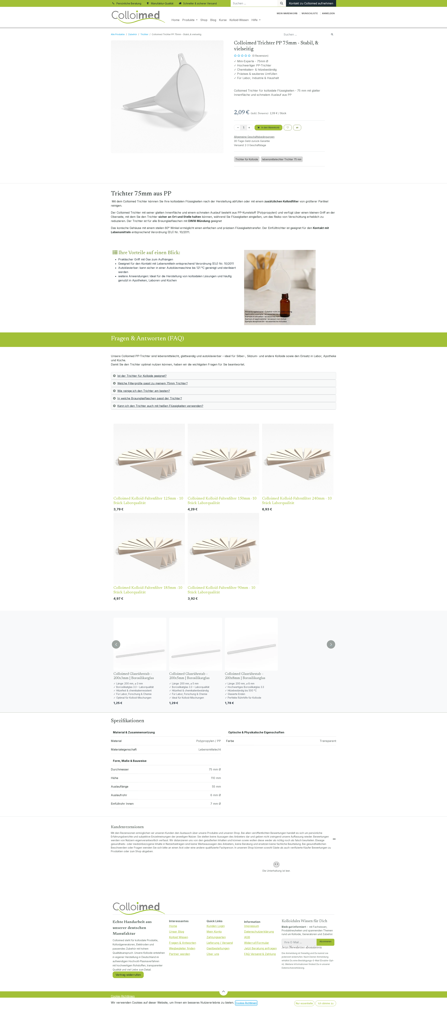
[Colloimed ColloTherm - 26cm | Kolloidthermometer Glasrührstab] (251, 644)
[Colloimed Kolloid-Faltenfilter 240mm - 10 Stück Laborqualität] (298, 459)
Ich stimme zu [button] (326, 1003)
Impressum (251, 926)
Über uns (213, 954)
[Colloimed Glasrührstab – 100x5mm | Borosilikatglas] (307, 644)
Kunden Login (216, 926)
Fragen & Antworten (182, 943)
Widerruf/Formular (256, 943)
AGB (247, 937)
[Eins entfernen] (237, 127)
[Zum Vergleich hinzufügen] (297, 127)
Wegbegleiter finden (182, 948)
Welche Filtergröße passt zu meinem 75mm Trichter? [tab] (152, 383)
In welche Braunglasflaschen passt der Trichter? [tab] (149, 398)
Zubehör (132, 34)
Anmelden (328, 13)
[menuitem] (175, 19)
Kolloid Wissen (178, 937)
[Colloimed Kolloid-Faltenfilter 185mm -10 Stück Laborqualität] (149, 548)
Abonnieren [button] (325, 941)
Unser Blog (176, 931)
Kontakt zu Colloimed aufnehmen (311, 3)
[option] (223, 513)
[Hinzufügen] (250, 127)
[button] (116, 643)
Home (173, 926)
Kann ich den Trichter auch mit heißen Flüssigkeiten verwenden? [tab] (160, 406)
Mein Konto (214, 931)
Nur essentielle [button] (304, 1003)
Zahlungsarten (216, 937)
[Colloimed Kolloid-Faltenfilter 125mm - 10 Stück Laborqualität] (149, 459)
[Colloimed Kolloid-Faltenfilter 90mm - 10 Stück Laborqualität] (223, 548)
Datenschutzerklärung (259, 931)
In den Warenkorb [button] (270, 127)
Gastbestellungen (218, 948)
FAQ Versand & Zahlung (260, 954)
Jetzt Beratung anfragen (260, 948)
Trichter (144, 34)
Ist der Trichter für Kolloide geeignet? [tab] (142, 376)
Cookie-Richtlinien (123, 996)
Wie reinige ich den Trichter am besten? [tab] (143, 391)
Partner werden (179, 954)
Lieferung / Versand (220, 943)
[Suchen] (281, 3)
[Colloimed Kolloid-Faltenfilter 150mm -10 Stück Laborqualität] (223, 459)
